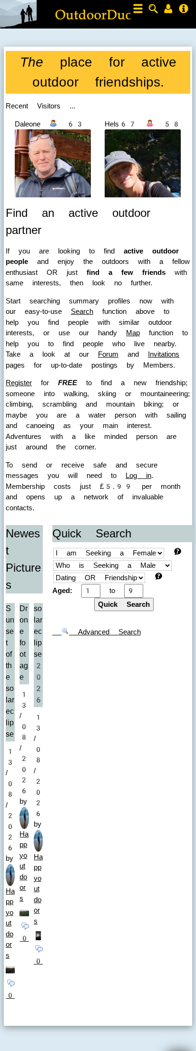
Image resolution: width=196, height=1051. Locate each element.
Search (82, 311)
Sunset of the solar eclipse (10, 671)
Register (19, 383)
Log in (138, 475)
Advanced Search (105, 632)
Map (133, 333)
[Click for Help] (177, 551)
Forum (108, 354)
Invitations (163, 354)
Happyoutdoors (10, 923)
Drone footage (24, 642)
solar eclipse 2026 (38, 654)
